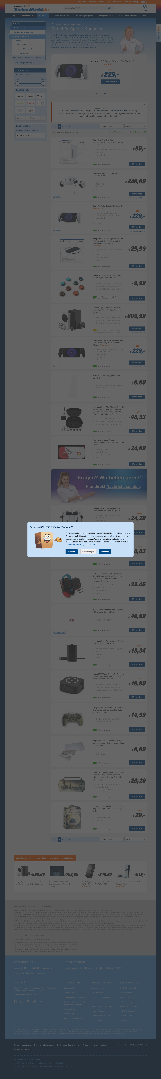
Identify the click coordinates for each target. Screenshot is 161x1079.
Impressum (90, 545)
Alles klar (72, 552)
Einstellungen (88, 552)
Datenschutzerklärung (75, 545)
